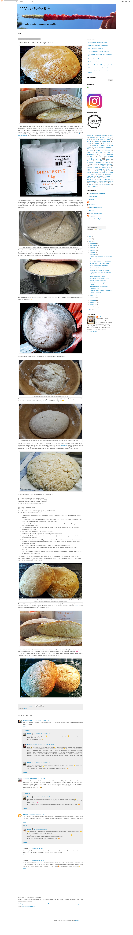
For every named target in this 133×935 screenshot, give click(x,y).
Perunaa (89, 172)
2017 (90, 309)
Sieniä (102, 178)
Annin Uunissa (93, 196)
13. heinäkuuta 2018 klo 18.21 (42, 797)
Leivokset (98, 162)
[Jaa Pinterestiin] (43, 706)
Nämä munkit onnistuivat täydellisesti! (98, 68)
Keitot (108, 159)
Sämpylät (110, 181)
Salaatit (89, 178)
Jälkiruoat (107, 150)
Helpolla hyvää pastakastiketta (98, 280)
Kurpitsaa (96, 161)
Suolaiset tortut (102, 181)
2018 (90, 241)
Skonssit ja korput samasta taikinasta (99, 263)
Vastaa (24, 726)
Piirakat (96, 172)
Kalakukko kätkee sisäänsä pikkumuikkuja (101, 290)
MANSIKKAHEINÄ (35, 9)
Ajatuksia (110, 135)
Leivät (25, 708)
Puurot (100, 174)
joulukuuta (93, 243)
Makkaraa (89, 167)
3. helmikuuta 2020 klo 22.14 (41, 829)
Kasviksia (109, 157)
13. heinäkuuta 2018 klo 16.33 (42, 733)
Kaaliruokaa (99, 152)
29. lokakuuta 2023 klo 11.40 (36, 860)
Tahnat (91, 183)
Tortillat (97, 183)
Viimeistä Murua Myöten (95, 219)
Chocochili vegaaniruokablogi (97, 193)
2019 (90, 239)
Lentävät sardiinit (27, 720)
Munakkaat (99, 169)
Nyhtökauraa (90, 171)
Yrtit (88, 186)
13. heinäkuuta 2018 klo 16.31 (37, 778)
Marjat (96, 167)
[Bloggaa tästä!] (38, 706)
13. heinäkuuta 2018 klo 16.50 (46, 745)
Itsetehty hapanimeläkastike (95, 48)
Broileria (100, 139)
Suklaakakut (90, 179)
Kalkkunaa (93, 157)
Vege (90, 184)
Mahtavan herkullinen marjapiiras (99, 265)
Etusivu (20, 33)
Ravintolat (90, 176)
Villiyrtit (95, 184)
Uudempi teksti (22, 904)
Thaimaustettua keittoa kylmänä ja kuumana (101, 268)
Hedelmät (96, 143)
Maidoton (97, 166)
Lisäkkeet (110, 164)
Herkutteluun (108, 143)
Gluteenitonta (106, 141)
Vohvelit (101, 184)
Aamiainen (90, 135)
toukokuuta (93, 298)
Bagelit (88, 139)
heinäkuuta (93, 254)
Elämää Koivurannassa (95, 207)
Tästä (76, 605)
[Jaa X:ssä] (40, 706)
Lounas (91, 166)
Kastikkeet (100, 157)
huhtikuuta (93, 300)
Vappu (111, 182)
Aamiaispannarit (101, 135)
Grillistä (89, 143)
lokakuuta (93, 247)
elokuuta (92, 252)
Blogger (77, 920)
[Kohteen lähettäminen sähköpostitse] (36, 706)
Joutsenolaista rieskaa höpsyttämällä (98, 45)
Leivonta (107, 162)
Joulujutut (108, 147)
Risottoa (99, 176)
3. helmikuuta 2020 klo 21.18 (36, 814)
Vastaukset (27, 730)
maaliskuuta (93, 302)
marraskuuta (93, 245)
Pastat (108, 171)
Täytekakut (104, 183)
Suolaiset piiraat (91, 181)
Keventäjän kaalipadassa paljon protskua (101, 256)
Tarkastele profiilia (92, 331)
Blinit (94, 139)
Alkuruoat (92, 137)
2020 (90, 236)
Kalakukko (103, 154)
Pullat (92, 174)
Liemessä (91, 199)
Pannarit (99, 171)
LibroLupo (25, 814)
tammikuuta (93, 307)
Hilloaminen (95, 145)
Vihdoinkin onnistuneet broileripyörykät (98, 51)
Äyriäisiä (94, 186)
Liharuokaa (102, 164)
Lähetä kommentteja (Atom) (28, 906)
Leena (29, 733)
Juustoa (91, 150)
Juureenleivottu (100, 149)
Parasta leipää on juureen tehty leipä (99, 259)
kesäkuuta (93, 295)
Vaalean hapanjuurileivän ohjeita (97, 62)
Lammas (103, 160)
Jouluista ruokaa (98, 147)
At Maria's (92, 204)
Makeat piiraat (105, 166)
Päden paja (26, 778)
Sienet (95, 178)
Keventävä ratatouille (95, 292)
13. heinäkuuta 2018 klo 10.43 (41, 720)
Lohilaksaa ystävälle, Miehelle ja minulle (100, 261)
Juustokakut (99, 150)
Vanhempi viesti (78, 904)
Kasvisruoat (96, 159)
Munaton (108, 169)
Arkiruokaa (104, 137)
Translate (99, 229)
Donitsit (89, 141)
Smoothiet (109, 177)
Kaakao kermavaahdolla (96, 213)
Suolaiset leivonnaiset (103, 179)
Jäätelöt (89, 152)
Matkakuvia (105, 167)
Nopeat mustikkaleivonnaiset (97, 276)
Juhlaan (89, 149)
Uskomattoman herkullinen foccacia (97, 42)
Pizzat (111, 172)
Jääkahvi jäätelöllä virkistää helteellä (99, 270)
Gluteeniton (96, 141)
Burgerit (109, 139)
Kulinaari (91, 210)
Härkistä (103, 145)
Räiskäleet (107, 176)
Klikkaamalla (63, 445)
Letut (95, 164)
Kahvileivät (91, 154)
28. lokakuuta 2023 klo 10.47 (36, 848)
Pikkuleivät (104, 172)
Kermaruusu (92, 202)
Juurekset (110, 149)
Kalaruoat (110, 154)
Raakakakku (108, 174)
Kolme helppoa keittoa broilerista (97, 59)
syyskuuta (93, 250)
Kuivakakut (89, 160)
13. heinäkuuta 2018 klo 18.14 (42, 762)
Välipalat (107, 184)
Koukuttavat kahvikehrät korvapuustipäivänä (100, 65)
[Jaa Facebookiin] (41, 706)
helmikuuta (93, 304)
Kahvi (108, 152)
